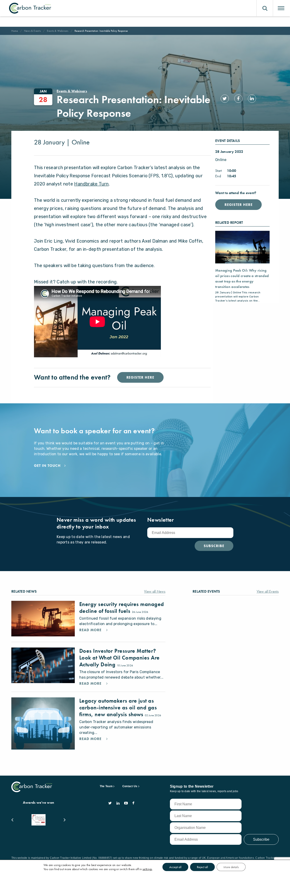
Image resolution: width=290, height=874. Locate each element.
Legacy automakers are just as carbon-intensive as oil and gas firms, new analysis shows (118, 707)
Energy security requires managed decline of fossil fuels (121, 607)
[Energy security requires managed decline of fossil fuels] (43, 618)
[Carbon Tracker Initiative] (30, 8)
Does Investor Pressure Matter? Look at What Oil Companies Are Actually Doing (119, 657)
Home (14, 31)
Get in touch (47, 465)
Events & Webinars (57, 31)
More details (231, 867)
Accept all (175, 867)
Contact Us (129, 786)
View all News (154, 591)
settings (147, 869)
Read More (91, 630)
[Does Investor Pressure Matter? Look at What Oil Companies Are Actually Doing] (43, 665)
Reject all (202, 867)
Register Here (238, 204)
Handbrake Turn (91, 184)
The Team (106, 786)
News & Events (32, 31)
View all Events (268, 591)
